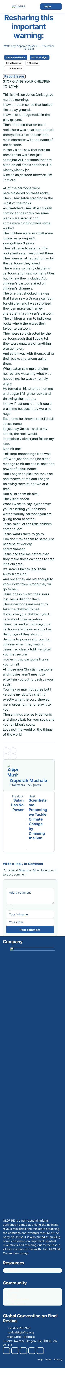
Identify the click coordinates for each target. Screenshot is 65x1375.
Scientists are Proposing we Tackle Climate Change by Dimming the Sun (38, 819)
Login (47, 6)
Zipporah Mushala (27, 45)
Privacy (58, 1359)
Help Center (18, 1303)
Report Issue (14, 76)
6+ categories (13, 63)
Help (40, 1359)
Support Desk (19, 1299)
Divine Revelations (15, 57)
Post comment (30, 930)
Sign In (23, 870)
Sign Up (38, 870)
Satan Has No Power (17, 805)
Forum (14, 1290)
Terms (48, 1359)
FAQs (13, 1270)
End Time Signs (39, 57)
